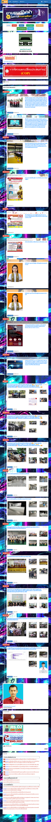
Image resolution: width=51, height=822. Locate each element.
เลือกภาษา (22, 1)
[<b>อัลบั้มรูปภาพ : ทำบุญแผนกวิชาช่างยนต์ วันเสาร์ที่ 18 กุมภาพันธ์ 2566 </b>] (16, 566)
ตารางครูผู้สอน (30, 25)
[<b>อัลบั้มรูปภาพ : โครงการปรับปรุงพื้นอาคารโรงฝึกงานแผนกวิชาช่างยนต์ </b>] (16, 508)
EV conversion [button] (22, 29)
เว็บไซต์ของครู (39, 25)
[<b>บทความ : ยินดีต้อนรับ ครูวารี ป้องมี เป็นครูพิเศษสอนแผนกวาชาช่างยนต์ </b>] (15, 302)
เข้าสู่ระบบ (46, 1)
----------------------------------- (11, 734)
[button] (14, 25)
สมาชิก (10, 1)
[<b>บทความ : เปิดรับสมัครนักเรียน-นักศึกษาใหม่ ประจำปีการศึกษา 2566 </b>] (15, 246)
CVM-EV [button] (30, 29)
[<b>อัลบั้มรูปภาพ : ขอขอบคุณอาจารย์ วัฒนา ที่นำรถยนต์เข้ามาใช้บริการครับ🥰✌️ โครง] (16, 394)
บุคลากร (14, 25)
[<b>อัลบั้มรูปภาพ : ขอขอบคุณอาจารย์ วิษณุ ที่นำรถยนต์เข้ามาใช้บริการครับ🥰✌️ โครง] (16, 455)
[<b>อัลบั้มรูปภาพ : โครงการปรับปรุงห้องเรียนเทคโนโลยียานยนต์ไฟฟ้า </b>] (16, 481)
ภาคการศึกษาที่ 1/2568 (8, 61)
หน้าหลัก (8, 25)
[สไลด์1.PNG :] (25, 40)
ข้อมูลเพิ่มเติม (15, 1)
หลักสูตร (21, 25)
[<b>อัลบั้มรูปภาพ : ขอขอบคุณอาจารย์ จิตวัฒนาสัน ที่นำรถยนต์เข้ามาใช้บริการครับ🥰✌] (16, 426)
